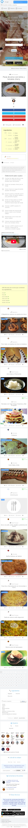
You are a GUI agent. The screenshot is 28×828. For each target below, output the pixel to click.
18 (16, 674)
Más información (17, 826)
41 (24, 680)
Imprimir (18, 762)
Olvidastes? (14, 47)
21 (24, 674)
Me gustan (10, 696)
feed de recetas (12, 816)
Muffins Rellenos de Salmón (14, 556)
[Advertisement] (14, 268)
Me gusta (8, 124)
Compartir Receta (18, 2)
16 (11, 674)
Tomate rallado (5, 300)
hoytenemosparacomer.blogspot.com (11, 234)
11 (25, 672)
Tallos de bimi (5, 298)
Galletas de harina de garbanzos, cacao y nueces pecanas (12, 781)
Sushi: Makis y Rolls (14, 465)
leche (3, 707)
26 (11, 677)
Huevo (3, 294)
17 (13, 674)
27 (13, 677)
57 (13, 685)
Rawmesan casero (12, 787)
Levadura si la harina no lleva (8, 711)
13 (3, 674)
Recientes (18, 693)
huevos (3, 705)
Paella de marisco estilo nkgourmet (14, 617)
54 (6, 685)
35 (8, 680)
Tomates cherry (5, 302)
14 (6, 674)
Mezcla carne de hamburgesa (14, 647)
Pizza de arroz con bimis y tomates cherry (14, 78)
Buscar (23, 701)
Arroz (3, 292)
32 (1, 680)
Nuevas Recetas (15, 68)
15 (8, 674)
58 (16, 685)
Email (15, 762)
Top (11, 725)
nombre (15, 718)
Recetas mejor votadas (6, 821)
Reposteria (14, 312)
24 (6, 677)
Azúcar (3, 704)
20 (21, 674)
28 (16, 677)
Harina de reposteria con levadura (9, 714)
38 (16, 680)
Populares (10, 693)
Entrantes (14, 433)
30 (21, 677)
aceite (3, 709)
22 (1, 677)
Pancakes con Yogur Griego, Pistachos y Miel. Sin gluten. (14, 404)
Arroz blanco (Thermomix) (14, 374)
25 (8, 677)
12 (1, 674)
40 (21, 680)
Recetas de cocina (2, 1)
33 (3, 680)
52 (1, 685)
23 (3, 677)
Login (7, 2)
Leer (6, 334)
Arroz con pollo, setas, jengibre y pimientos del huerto (14, 525)
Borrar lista (10, 762)
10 (22, 672)
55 (8, 685)
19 (19, 674)
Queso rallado (5, 296)
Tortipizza (14, 435)
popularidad (21, 718)
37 (13, 680)
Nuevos (16, 725)
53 (3, 685)
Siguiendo (11, 728)
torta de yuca (14, 495)
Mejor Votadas (23, 68)
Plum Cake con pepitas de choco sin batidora (14, 344)
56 (11, 685)
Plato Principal (14, 74)
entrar (14, 50)
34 (6, 680)
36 (11, 680)
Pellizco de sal (5, 712)
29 (19, 677)
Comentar (18, 124)
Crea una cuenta (10, 58)
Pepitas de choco (5, 708)
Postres (15, 401)
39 (19, 680)
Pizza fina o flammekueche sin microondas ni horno (14, 586)
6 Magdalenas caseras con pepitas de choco (14, 314)
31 (24, 677)
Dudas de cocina (5, 822)
